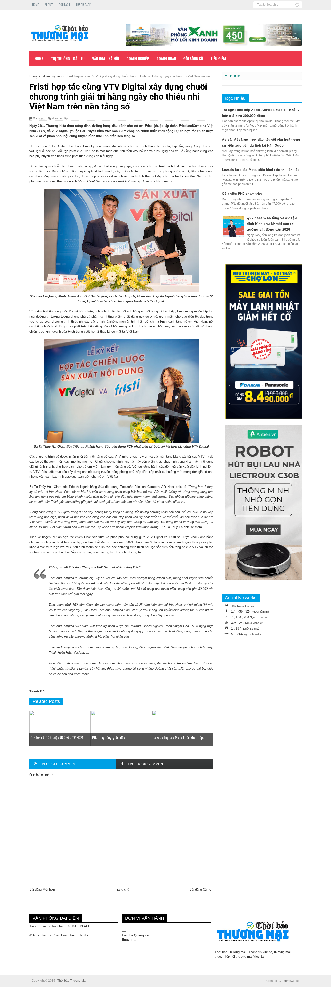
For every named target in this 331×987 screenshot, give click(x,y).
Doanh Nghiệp (137, 58)
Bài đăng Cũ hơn (201, 889)
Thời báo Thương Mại (71, 980)
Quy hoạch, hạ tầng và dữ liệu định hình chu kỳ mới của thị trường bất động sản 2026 (272, 223)
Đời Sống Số (193, 58)
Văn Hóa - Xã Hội (105, 58)
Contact (64, 4)
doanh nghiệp (60, 118)
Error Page (83, 4)
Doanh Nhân (166, 58)
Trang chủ (122, 889)
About (49, 4)
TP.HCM (234, 76)
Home (35, 4)
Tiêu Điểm (218, 58)
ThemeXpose (290, 981)
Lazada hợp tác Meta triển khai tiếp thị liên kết (260, 169)
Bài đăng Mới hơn (42, 889)
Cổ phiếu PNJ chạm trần (242, 193)
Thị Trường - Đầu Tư (68, 58)
